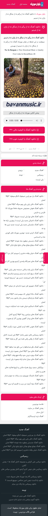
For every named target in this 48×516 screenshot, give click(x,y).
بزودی (20, 170)
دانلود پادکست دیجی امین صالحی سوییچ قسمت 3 (24, 480)
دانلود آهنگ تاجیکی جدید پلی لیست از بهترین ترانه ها (23, 220)
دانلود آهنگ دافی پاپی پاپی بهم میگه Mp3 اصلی (25, 204)
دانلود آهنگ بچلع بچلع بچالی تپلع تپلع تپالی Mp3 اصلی (24, 446)
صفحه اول (23, 4)
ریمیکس (40, 175)
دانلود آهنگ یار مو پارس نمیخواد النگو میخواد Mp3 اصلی (24, 435)
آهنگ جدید (11, 4)
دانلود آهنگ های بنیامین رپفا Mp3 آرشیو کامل (26, 314)
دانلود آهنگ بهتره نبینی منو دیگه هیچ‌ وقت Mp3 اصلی (23, 355)
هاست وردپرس (37, 404)
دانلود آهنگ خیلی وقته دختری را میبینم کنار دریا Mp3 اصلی (24, 450)
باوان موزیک (40, 14)
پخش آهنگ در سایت (35, 408)
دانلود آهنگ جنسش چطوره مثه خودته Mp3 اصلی (24, 241)
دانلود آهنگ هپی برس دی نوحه (24, 495)
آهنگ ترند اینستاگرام (35, 416)
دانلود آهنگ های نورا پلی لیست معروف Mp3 (26, 216)
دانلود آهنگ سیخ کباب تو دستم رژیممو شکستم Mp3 (23, 273)
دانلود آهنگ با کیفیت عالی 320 (22, 130)
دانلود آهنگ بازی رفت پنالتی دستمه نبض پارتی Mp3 (23, 269)
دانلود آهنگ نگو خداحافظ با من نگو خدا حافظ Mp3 (24, 347)
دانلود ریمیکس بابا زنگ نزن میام (24, 484)
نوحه (21, 175)
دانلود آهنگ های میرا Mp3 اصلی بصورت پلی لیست (24, 351)
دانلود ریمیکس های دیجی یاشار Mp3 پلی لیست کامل (23, 334)
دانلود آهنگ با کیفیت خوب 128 (22, 139)
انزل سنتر (39, 412)
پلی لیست (39, 179)
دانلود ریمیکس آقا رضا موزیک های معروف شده (24, 476)
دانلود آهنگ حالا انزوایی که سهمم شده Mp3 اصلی (24, 294)
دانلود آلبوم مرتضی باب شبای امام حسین (24, 499)
